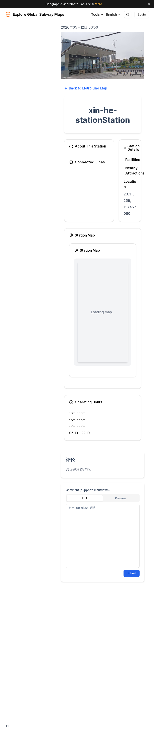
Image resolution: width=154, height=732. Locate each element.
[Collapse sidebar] (7, 726)
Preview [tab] (120, 498)
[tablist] (103, 498)
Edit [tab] (84, 498)
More (98, 4)
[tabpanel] (103, 536)
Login (142, 14)
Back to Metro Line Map (88, 88)
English (111, 14)
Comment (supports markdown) (88, 490)
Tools (95, 14)
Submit (131, 573)
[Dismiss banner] (149, 4)
